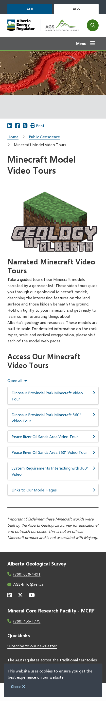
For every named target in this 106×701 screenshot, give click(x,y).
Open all (14, 380)
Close (16, 686)
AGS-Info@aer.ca (28, 584)
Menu (81, 43)
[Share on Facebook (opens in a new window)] (17, 125)
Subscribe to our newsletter (32, 645)
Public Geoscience (44, 136)
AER (29, 8)
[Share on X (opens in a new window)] (25, 125)
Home (12, 136)
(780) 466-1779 (26, 621)
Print (40, 125)
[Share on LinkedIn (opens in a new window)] (9, 125)
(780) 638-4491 (26, 574)
